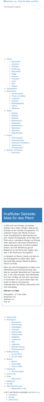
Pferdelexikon (12, 88)
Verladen (15, 101)
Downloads (11, 369)
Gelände (15, 118)
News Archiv (16, 378)
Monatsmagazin (18, 371)
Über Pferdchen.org (14, 386)
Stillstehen (16, 108)
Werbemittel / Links (19, 388)
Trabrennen (16, 339)
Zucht (14, 81)
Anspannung (16, 145)
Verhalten (15, 66)
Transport (15, 78)
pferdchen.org (34, 392)
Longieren (15, 98)
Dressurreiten (17, 324)
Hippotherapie (17, 133)
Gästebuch (11, 381)
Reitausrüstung (12, 351)
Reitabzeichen (17, 125)
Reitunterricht (17, 120)
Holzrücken (16, 152)
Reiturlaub (16, 130)
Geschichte (16, 61)
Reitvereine (16, 128)
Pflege (14, 74)
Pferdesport (11, 319)
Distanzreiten (17, 332)
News (9, 376)
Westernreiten (17, 334)
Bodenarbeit (11, 91)
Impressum (13, 394)
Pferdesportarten (18, 349)
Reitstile (15, 113)
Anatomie (15, 64)
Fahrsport (15, 329)
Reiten (9, 110)
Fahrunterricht (17, 138)
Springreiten (16, 322)
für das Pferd (17, 354)
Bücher (14, 361)
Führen (14, 106)
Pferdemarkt (11, 317)
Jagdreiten (16, 344)
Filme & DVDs (17, 366)
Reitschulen (16, 123)
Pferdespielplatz (18, 103)
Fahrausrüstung (18, 140)
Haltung (15, 76)
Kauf (13, 83)
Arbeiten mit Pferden (15, 150)
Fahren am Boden (19, 96)
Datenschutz (13, 399)
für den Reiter (17, 356)
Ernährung (16, 69)
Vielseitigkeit (16, 327)
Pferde (9, 59)
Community (11, 373)
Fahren (9, 135)
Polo (13, 342)
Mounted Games (18, 346)
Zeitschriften (16, 364)
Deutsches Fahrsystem (20, 142)
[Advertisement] (22, 34)
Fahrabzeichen (17, 147)
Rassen (14, 86)
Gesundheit (16, 71)
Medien (9, 359)
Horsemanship (17, 93)
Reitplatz (15, 115)
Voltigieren (16, 337)
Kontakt (10, 383)
